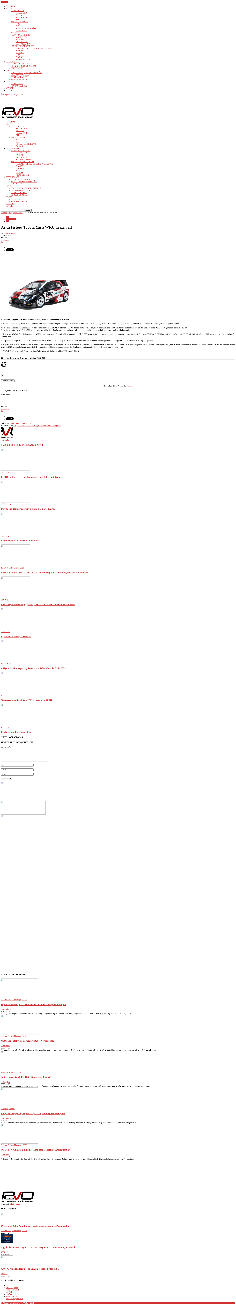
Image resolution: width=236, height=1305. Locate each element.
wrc (7, 221)
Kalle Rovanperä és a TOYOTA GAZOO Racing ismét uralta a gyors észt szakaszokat (44, 572)
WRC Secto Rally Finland (11, 1072)
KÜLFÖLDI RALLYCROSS (22, 46)
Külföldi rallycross (14, 1299)
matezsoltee (9, 233)
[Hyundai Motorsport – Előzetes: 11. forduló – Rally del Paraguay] (19, 997)
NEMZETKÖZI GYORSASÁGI (24, 66)
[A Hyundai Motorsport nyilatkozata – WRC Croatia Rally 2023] (15, 661)
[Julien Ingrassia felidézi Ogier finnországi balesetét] (19, 1070)
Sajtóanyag (11, 1294)
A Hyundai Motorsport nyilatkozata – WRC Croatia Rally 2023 (33, 668)
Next (12, 381)
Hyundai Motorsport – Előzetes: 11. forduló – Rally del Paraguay (34, 1004)
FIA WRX (20, 53)
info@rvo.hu (15, 1204)
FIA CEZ (19, 50)
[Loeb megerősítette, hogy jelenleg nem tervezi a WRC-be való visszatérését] (15, 598)
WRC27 (4, 1252)
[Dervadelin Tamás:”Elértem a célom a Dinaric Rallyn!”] (15, 502)
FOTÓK (9, 90)
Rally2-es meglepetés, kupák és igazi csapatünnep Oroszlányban (33, 1113)
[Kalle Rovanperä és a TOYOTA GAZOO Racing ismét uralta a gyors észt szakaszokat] (15, 566)
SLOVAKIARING (23, 44)
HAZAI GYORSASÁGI (21, 64)
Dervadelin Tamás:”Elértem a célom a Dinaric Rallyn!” (29, 509)
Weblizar (130, 386)
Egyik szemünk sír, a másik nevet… (19, 732)
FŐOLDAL (10, 6)
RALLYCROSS (12, 33)
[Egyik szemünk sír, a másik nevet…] (15, 725)
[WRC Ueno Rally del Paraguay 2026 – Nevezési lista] (19, 1034)
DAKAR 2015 (21, 31)
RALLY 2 (20, 15)
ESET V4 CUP (17, 68)
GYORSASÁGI (12, 62)
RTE (17, 19)
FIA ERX (19, 57)
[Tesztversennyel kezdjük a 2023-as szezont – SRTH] (15, 693)
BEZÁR (4, 2)
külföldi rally (11, 219)
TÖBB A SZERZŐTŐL (33, 445)
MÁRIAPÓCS (21, 37)
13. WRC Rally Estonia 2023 (12, 568)
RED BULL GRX (23, 59)
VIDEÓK (10, 88)
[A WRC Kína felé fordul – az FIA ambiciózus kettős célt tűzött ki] (7, 1264)
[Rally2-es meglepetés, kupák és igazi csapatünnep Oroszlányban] (19, 1106)
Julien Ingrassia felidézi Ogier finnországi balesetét (26, 1077)
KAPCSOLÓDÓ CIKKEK (12, 445)
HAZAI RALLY (17, 11)
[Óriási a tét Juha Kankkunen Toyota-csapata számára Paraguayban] (19, 1143)
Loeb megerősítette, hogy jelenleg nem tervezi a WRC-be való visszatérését (38, 604)
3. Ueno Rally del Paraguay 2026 (14, 1000)
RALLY (9, 8)
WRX (18, 55)
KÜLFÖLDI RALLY (19, 22)
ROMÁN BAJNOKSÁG (26, 28)
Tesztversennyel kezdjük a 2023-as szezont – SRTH (26, 700)
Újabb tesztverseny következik (16, 636)
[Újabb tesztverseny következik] (15, 629)
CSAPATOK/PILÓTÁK (20, 75)
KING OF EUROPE (19, 86)
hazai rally (5, 472)
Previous (5, 381)
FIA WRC (5, 600)
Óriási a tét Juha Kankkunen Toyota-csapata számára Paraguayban (35, 1149)
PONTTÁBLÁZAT (19, 77)
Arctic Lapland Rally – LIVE (20, 423)
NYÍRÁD (20, 39)
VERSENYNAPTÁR (19, 79)
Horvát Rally (6, 663)
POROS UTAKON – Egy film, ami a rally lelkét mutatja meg (32, 477)
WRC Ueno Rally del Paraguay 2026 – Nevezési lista (27, 1040)
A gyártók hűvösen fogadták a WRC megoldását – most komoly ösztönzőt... (39, 1247)
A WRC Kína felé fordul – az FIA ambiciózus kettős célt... (30, 1268)
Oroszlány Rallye (8, 1109)
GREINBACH (22, 42)
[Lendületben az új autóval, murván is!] (15, 534)
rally (7, 217)
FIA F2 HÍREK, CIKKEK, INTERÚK (26, 73)
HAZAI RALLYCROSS (20, 35)
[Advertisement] (45, 101)
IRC (17, 26)
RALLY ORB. (21, 13)
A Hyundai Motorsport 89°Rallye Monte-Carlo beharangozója (37, 426)
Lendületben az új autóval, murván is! (20, 540)
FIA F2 (9, 70)
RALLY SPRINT (23, 17)
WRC (18, 24)
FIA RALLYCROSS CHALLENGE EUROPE (34, 48)
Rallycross (11, 1296)
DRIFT (9, 81)
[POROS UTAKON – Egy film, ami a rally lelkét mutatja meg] (15, 470)
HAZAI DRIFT (17, 84)
